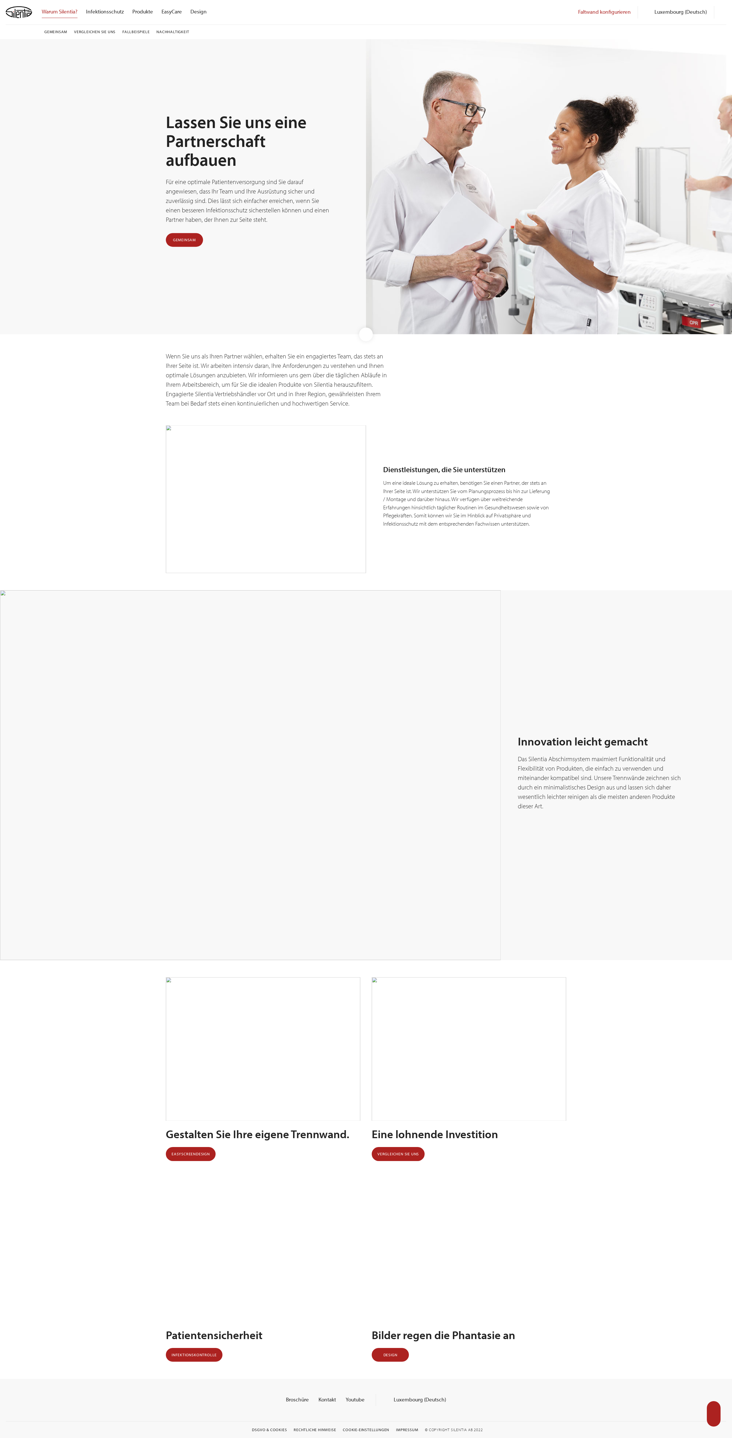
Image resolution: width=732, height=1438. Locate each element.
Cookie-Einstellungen (366, 1429)
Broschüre (297, 1399)
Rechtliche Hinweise (315, 1429)
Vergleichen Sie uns (95, 31)
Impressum (407, 1429)
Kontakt (327, 1399)
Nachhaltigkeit (172, 31)
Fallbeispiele (136, 31)
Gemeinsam (55, 31)
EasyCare (172, 11)
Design (198, 11)
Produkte (142, 11)
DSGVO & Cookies (269, 1429)
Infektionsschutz (105, 11)
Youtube (355, 1399)
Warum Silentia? (59, 11)
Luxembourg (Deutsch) (419, 1399)
